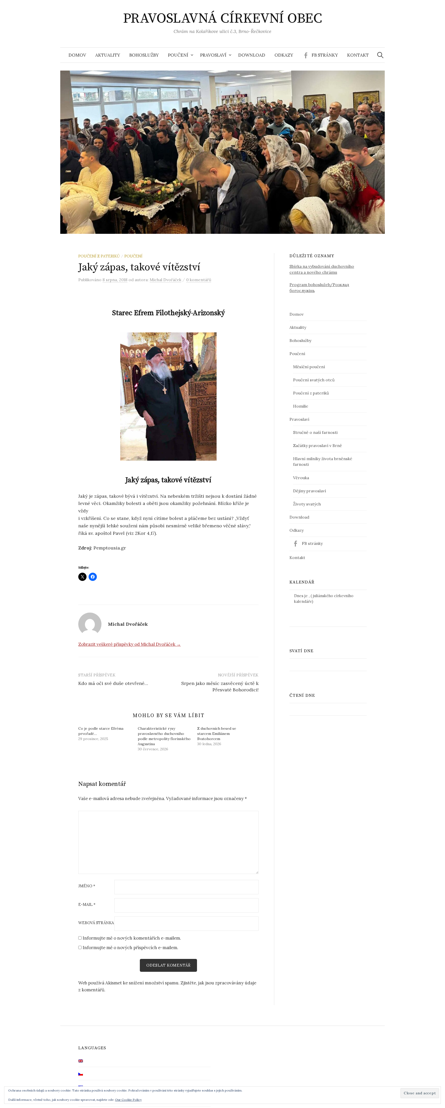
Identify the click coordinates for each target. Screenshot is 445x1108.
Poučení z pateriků (99, 256)
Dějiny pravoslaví (309, 490)
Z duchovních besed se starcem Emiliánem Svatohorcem (216, 733)
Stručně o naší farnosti (315, 432)
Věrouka (301, 477)
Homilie (300, 406)
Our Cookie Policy (128, 1100)
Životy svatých (307, 503)
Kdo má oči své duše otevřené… (113, 683)
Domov (77, 55)
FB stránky (325, 55)
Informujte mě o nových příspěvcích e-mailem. (130, 947)
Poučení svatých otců (314, 379)
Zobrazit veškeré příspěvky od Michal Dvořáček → (129, 644)
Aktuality (107, 55)
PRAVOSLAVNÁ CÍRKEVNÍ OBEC (222, 18)
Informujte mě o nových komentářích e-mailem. (132, 938)
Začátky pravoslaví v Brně (317, 445)
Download (251, 55)
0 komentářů (198, 279)
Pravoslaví (213, 55)
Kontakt (358, 55)
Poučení (178, 55)
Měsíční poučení (309, 366)
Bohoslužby (144, 55)
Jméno (86, 886)
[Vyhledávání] (380, 55)
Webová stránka (96, 923)
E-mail (87, 905)
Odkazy (284, 55)
